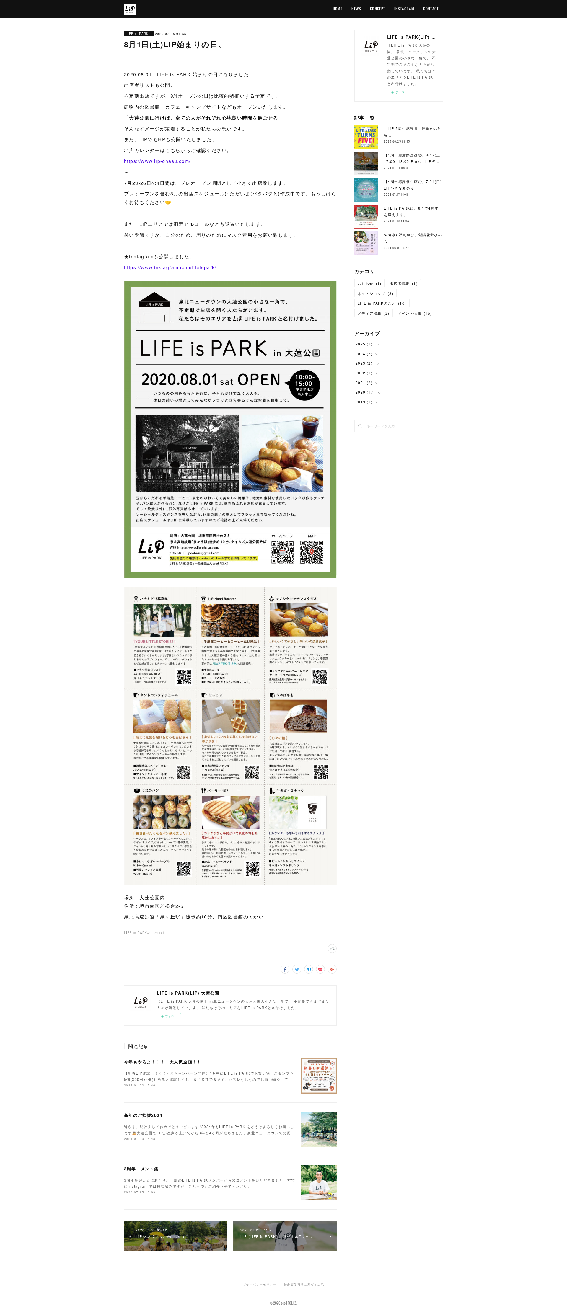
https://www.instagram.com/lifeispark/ (170, 267)
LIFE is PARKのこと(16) (144, 933)
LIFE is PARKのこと (139, 34)
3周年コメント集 (141, 1168)
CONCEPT (377, 8)
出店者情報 (404, 283)
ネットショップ (375, 293)
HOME (338, 8)
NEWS (356, 8)
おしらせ (370, 283)
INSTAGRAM (404, 8)
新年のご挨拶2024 (143, 1115)
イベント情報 (415, 313)
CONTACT (431, 8)
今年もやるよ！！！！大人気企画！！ (162, 1062)
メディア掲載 (374, 313)
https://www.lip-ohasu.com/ (157, 161)
